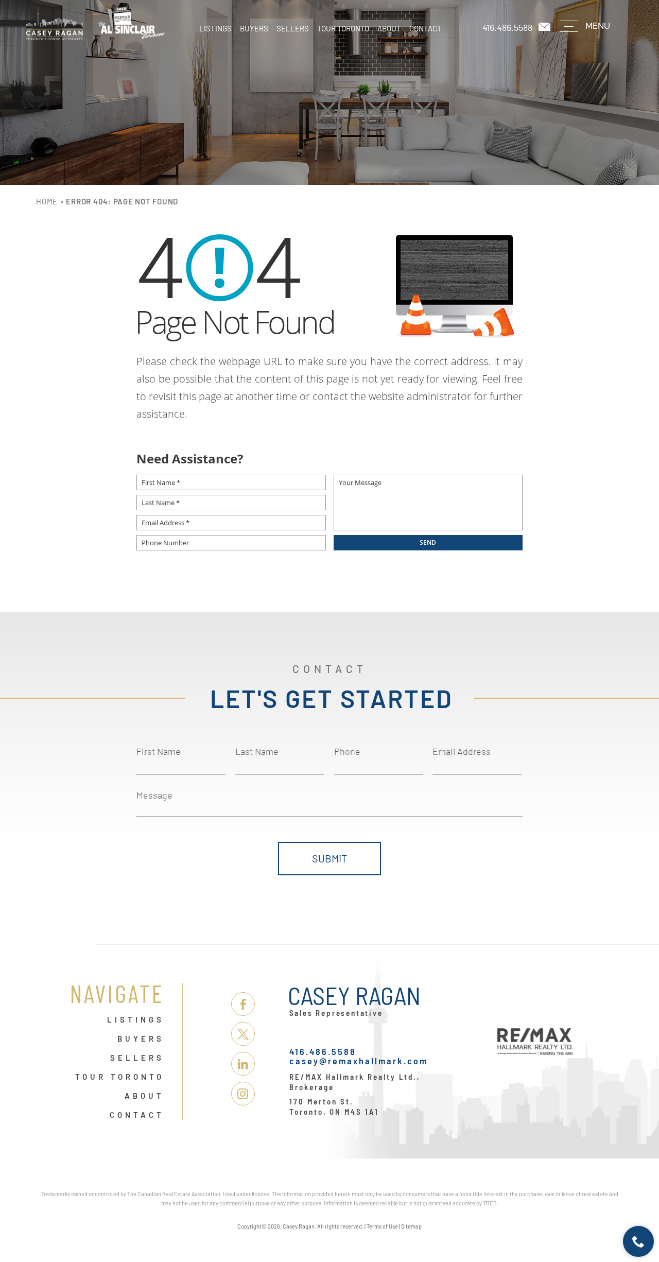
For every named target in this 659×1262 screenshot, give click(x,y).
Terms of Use (382, 1226)
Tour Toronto (343, 28)
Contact (425, 28)
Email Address (461, 751)
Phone (347, 751)
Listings (215, 28)
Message (154, 795)
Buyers (254, 28)
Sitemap (411, 1226)
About (389, 28)
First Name (158, 751)
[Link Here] (95, 22)
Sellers (292, 28)
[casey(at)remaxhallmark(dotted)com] (545, 27)
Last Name (257, 751)
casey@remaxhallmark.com (358, 1060)
